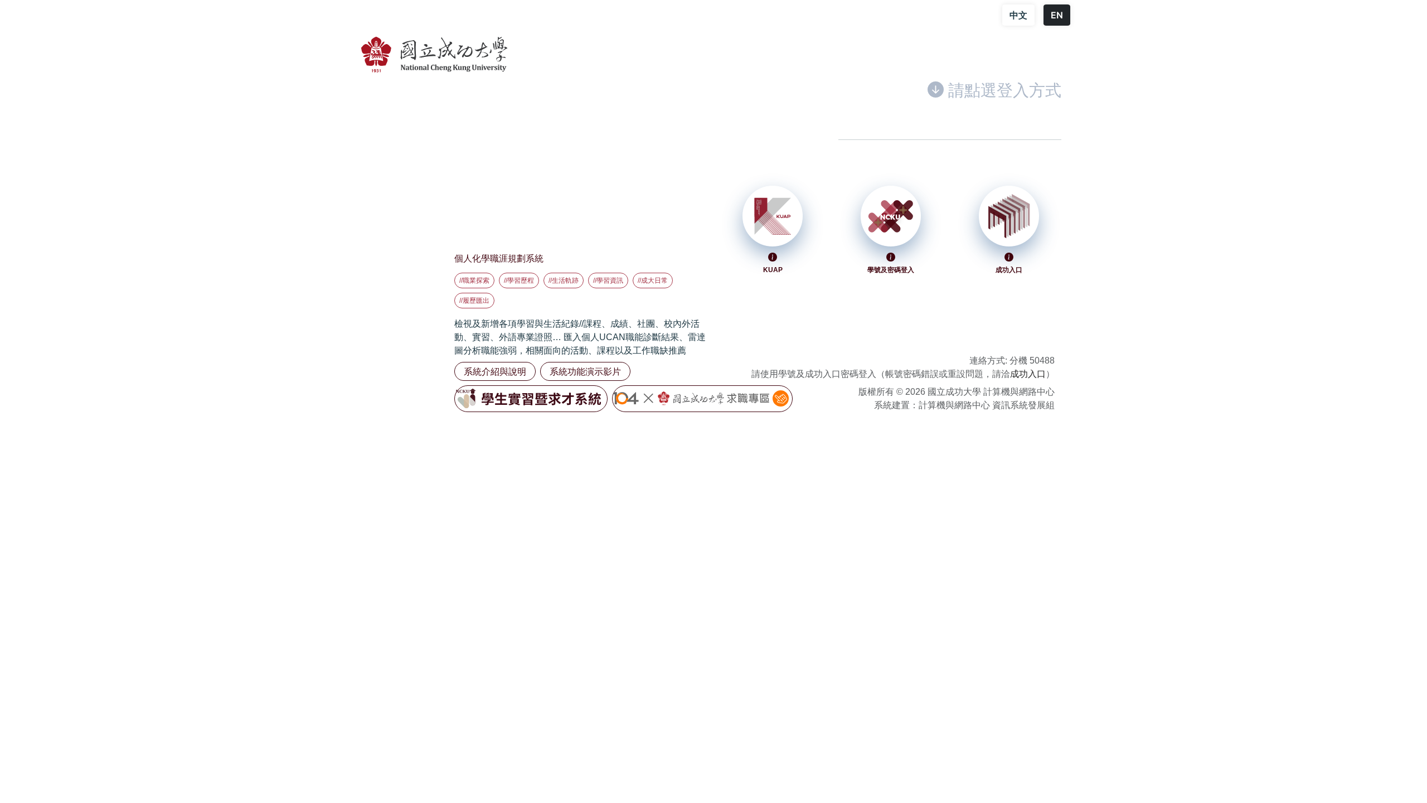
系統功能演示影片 (585, 371)
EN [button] (1057, 15)
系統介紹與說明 (495, 371)
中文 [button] (1018, 15)
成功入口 (1028, 374)
